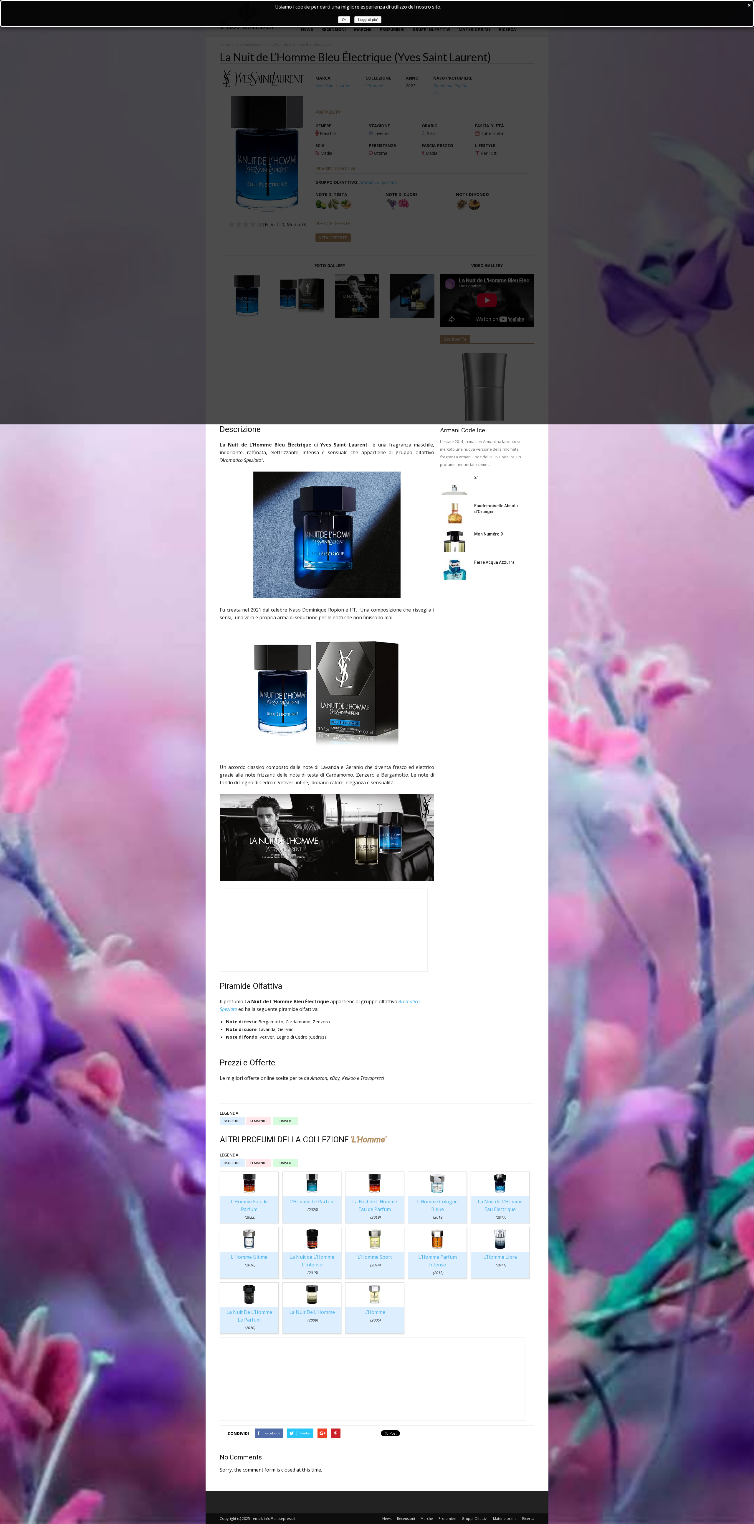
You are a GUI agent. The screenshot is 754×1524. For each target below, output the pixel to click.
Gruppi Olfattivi (474, 1518)
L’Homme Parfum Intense (437, 1264)
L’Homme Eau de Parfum (249, 1209)
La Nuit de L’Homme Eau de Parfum (374, 1209)
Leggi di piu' (368, 20)
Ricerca (528, 1518)
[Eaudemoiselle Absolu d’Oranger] (454, 513)
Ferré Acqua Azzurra (494, 562)
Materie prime (505, 1518)
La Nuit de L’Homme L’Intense (312, 1264)
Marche (427, 1518)
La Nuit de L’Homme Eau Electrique (500, 1209)
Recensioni (406, 1518)
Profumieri (447, 1518)
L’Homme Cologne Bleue (437, 1209)
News (386, 1518)
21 (476, 477)
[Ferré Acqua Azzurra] (454, 569)
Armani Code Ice (462, 430)
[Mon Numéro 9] (454, 541)
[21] (454, 485)
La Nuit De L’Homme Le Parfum (249, 1319)
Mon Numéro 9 (488, 534)
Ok (344, 20)
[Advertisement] (323, 930)
